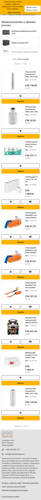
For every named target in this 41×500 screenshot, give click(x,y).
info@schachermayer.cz (15, 454)
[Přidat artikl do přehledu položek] (20, 96)
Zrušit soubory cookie (10, 497)
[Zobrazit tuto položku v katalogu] (30, 202)
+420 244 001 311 (12, 450)
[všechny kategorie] (4, 14)
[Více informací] (14, 12)
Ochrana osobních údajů (11, 483)
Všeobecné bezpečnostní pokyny (15, 490)
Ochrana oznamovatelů (16, 487)
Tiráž (4, 487)
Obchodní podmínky (30, 483)
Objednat (20, 101)
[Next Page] (29, 64)
